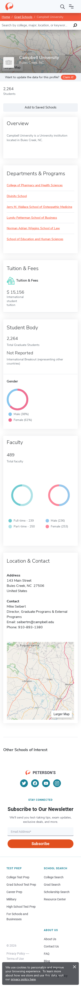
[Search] (62, 6)
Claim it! (68, 77)
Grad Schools (23, 17)
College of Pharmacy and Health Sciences (35, 185)
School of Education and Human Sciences (35, 239)
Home (6, 17)
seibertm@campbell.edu (35, 622)
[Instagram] (57, 783)
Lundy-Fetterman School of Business (32, 218)
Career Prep (14, 892)
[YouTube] (46, 783)
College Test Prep (17, 877)
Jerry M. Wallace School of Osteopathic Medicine (39, 207)
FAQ (46, 953)
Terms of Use (15, 958)
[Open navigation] (71, 6)
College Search (54, 877)
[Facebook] (35, 783)
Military (11, 899)
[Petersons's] (9, 6)
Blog (47, 961)
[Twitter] (24, 783)
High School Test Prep (21, 906)
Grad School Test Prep (21, 884)
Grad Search (52, 884)
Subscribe (40, 843)
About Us (50, 939)
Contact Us (51, 946)
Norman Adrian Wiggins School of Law (33, 228)
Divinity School (17, 196)
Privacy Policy (15, 953)
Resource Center (55, 899)
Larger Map (62, 714)
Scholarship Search (57, 892)
